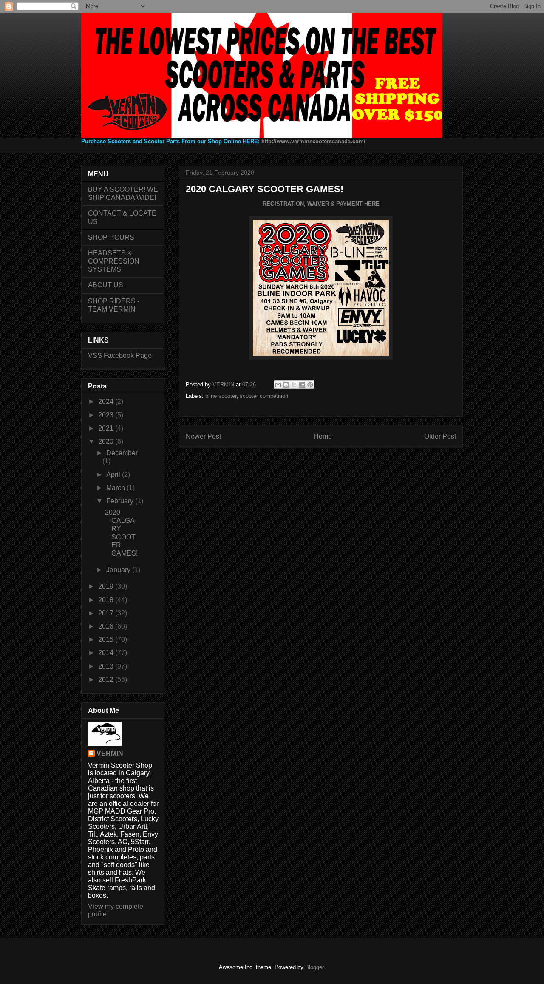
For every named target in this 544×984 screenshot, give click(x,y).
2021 (106, 428)
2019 (106, 586)
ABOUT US (105, 285)
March (116, 487)
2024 (106, 401)
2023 (106, 415)
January (119, 569)
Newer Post (203, 436)
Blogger (314, 967)
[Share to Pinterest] (310, 384)
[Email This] (278, 384)
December (122, 453)
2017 (106, 613)
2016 (106, 626)
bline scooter (220, 396)
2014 (106, 652)
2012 (106, 679)
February (120, 501)
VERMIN (109, 753)
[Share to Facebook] (302, 384)
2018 (106, 600)
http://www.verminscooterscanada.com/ (313, 141)
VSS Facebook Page (120, 355)
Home (323, 436)
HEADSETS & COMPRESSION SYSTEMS (113, 261)
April (114, 474)
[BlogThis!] (286, 384)
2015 (106, 639)
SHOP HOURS (111, 237)
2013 (106, 666)
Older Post (440, 436)
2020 (106, 441)
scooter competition (264, 396)
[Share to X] (294, 384)
